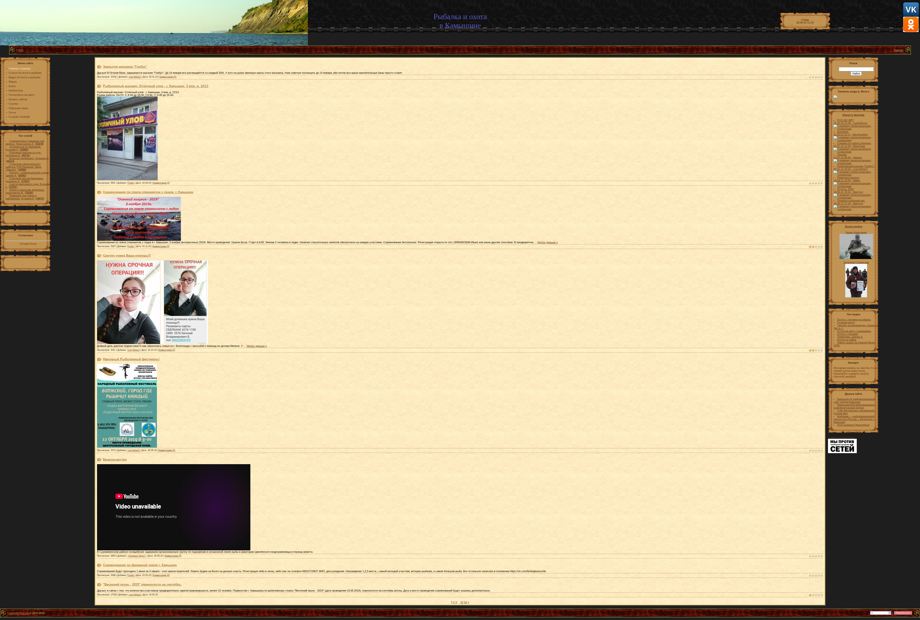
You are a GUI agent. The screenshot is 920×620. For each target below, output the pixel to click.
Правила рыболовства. (851, 200)
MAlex (856, 180)
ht (18, 613)
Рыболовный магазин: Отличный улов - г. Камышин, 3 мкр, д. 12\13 (155, 86)
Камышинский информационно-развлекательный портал (855, 406)
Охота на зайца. (847, 339)
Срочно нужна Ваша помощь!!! (127, 255)
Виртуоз (858, 192)
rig (15, 613)
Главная (898, 50)
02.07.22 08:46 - (843, 157)
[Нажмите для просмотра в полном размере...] (127, 179)
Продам (842, 154)
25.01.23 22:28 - (843, 123)
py (12, 613)
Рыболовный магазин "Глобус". (856, 166)
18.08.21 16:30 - (843, 180)
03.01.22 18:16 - (843, 169)
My (21, 613)
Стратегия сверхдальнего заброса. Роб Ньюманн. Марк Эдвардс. (23, 167)
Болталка (842, 131)
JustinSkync (860, 123)
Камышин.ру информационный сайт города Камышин (854, 400)
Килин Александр (856, 232)
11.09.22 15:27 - (843, 134)
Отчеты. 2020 (845, 189)
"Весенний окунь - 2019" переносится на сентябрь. (142, 584)
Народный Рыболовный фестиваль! (131, 359)
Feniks (130, 183)
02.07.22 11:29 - (843, 146)
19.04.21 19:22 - (843, 192)
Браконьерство (115, 459)
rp (27, 613)
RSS (20, 50)
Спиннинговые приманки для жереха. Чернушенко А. (25, 142)
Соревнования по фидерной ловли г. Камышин (140, 565)
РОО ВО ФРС (845, 120)
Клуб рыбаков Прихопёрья (853, 424)
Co (9, 613)
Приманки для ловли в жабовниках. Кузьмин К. (21, 197)
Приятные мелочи (848, 177)
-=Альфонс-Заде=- (136, 556)
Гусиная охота (846, 322)
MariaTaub (859, 146)
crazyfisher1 (135, 77)
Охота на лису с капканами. (854, 331)
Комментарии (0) (168, 77)
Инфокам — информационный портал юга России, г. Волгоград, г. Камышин (854, 419)
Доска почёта (853, 226)
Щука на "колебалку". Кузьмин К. (29, 158)
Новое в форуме (853, 114)
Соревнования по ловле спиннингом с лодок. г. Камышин (148, 192)
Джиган (857, 157)
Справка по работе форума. (854, 143)
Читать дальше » (547, 242)
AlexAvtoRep (860, 134)
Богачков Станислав (856, 262)
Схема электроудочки (841, 437)
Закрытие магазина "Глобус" (125, 66)
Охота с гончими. (847, 334)
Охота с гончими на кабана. (854, 319)
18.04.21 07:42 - (843, 203)
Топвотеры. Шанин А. (850, 336)
